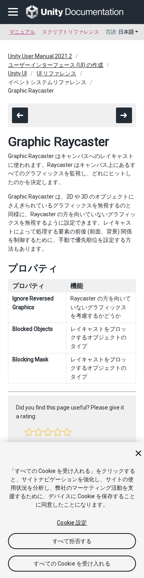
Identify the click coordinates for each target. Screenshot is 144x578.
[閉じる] (138, 453)
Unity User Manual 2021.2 (40, 56)
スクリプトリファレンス (70, 32)
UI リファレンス (56, 73)
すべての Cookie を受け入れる (72, 563)
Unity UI (17, 73)
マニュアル (22, 32)
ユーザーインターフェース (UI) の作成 (55, 65)
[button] (29, 432)
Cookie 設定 (72, 522)
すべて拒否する (72, 541)
